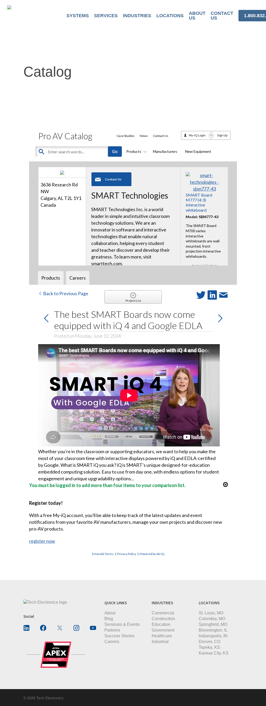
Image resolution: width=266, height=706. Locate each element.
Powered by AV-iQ (151, 554)
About (109, 613)
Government (163, 630)
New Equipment (198, 151)
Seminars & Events (122, 624)
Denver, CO (209, 641)
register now (42, 541)
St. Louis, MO (211, 613)
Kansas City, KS (214, 653)
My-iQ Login (197, 135)
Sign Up (222, 135)
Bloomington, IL (213, 630)
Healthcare (162, 636)
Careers (111, 641)
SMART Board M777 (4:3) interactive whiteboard (199, 202)
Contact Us (160, 136)
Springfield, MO (213, 624)
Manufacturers (165, 151)
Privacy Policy (126, 554)
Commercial (163, 613)
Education (161, 624)
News (144, 136)
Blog (108, 618)
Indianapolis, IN (213, 636)
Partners (112, 630)
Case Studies (126, 136)
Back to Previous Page (65, 293)
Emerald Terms (103, 554)
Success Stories (119, 636)
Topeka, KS (209, 647)
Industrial (160, 641)
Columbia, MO (212, 618)
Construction (163, 618)
